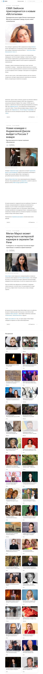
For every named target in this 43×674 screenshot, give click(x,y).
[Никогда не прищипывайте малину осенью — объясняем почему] (30, 462)
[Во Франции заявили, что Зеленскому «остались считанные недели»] (30, 429)
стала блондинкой (13, 172)
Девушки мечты (14, 106)
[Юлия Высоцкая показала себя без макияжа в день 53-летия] (30, 597)
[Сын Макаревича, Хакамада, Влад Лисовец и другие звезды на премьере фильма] (13, 665)
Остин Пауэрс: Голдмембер (26, 109)
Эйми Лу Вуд (16, 182)
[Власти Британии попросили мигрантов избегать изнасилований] (13, 530)
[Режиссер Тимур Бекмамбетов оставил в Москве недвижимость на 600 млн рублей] (30, 564)
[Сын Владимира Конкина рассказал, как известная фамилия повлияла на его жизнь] (30, 648)
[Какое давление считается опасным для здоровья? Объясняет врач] (30, 395)
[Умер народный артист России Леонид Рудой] (13, 361)
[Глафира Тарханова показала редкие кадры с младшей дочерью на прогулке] (30, 530)
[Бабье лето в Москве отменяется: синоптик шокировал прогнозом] (13, 614)
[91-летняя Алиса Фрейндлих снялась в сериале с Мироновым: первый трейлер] (13, 564)
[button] (21, 157)
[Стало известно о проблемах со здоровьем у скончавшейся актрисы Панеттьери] (13, 344)
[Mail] (3, 1)
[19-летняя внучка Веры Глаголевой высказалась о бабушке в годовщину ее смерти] (30, 547)
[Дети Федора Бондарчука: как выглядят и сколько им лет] (13, 631)
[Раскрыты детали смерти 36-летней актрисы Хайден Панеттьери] (30, 631)
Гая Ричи (20, 277)
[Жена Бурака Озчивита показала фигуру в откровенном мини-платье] (13, 597)
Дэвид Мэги (24, 180)
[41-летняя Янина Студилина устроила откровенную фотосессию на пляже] (13, 479)
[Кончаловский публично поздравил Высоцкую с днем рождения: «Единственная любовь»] (13, 496)
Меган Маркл (8, 276)
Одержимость (15, 109)
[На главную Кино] (5, 1)
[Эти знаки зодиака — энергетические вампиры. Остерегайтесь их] (13, 513)
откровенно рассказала (17, 216)
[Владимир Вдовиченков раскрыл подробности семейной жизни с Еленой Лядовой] (13, 395)
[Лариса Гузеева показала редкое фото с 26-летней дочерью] (30, 361)
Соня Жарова (11, 144)
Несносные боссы (17, 315)
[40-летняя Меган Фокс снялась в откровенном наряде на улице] (30, 513)
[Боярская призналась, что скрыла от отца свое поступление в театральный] (30, 479)
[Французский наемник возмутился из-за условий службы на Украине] (30, 412)
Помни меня (8, 315)
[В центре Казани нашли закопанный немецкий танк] (13, 429)
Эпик (7, 113)
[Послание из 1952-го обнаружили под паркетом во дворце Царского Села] (13, 378)
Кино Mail (17, 5)
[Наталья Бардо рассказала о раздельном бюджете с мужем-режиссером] (30, 496)
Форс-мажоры (14, 313)
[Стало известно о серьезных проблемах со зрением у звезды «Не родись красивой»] (13, 462)
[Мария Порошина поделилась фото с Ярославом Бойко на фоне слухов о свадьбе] (30, 378)
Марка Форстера (13, 179)
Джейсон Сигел (24, 182)
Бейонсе (34, 46)
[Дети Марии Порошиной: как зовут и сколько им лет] (13, 446)
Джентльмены (26, 277)
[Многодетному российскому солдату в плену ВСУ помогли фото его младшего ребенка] (30, 344)
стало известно (11, 318)
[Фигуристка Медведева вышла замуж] (13, 580)
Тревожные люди (14, 170)
